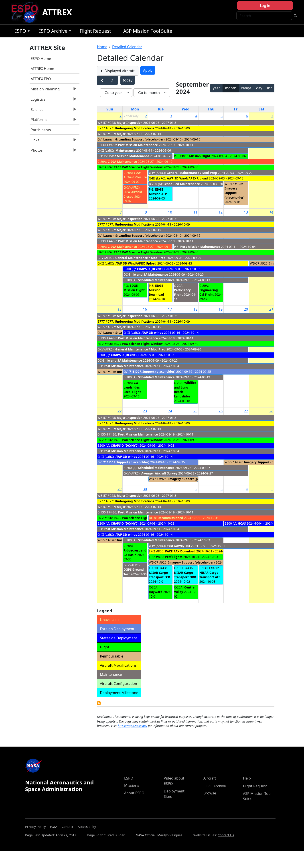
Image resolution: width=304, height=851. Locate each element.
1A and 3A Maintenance (150, 274)
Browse (209, 793)
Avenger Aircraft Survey (159, 473)
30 (145, 489)
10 (170, 212)
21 (271, 309)
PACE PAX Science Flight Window (138, 167)
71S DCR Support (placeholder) (152, 371)
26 (221, 411)
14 (271, 212)
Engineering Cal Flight (208, 292)
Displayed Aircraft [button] (120, 70)
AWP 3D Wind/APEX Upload (187, 178)
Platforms (38, 120)
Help (247, 778)
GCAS (242, 523)
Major (121, 134)
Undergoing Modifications (134, 128)
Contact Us (226, 835)
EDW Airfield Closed (133, 194)
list (269, 88)
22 (120, 411)
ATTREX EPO (41, 78)
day (259, 88)
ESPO (19, 32)
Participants (41, 129)
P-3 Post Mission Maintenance (126, 156)
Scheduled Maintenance (182, 184)
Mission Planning (45, 90)
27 (246, 411)
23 (145, 411)
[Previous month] (102, 80)
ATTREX (57, 12)
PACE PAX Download (180, 551)
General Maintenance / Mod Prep (192, 173)
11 (195, 212)
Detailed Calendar (127, 46)
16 (145, 309)
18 (195, 309)
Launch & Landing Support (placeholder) (134, 139)
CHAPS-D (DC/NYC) (151, 269)
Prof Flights (173, 557)
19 (221, 309)
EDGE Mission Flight (195, 156)
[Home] (26, 12)
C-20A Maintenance (122, 161)
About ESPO (134, 792)
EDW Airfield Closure (135, 175)
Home (102, 46)
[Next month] (112, 80)
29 (120, 489)
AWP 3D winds (152, 332)
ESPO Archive (51, 32)
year (216, 88)
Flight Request (95, 31)
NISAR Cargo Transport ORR (185, 574)
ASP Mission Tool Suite (147, 31)
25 (195, 411)
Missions (131, 785)
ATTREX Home (42, 68)
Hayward (155, 592)
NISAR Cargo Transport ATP (210, 574)
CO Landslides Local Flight (132, 387)
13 (246, 212)
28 (271, 411)
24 (170, 411)
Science (36, 110)
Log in (265, 5)
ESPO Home (41, 58)
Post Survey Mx (178, 546)
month (230, 88)
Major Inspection (129, 122)
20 (246, 309)
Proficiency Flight (182, 292)
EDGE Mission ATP (158, 191)
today (127, 80)
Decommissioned (170, 518)
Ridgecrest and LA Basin (135, 552)
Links (34, 141)
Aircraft (209, 778)
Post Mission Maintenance (138, 145)
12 (221, 212)
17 (170, 309)
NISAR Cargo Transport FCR (159, 574)
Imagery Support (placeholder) (235, 193)
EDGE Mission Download (156, 290)
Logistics (37, 100)
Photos (36, 151)
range (246, 88)
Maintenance (125, 150)
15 (120, 309)
